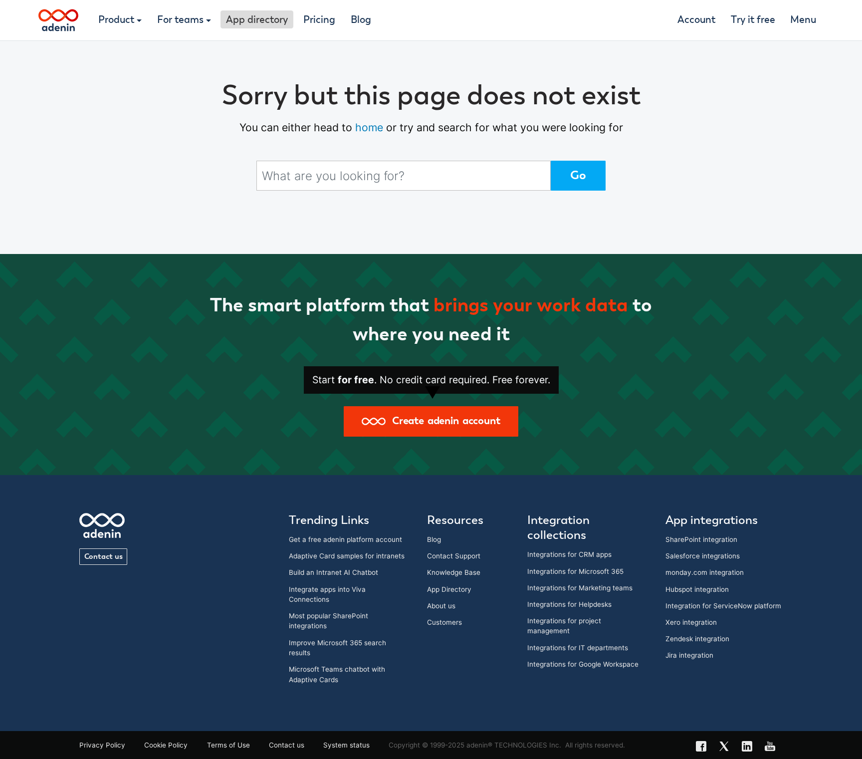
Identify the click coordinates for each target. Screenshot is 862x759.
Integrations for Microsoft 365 (575, 571)
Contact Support (453, 556)
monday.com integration (704, 572)
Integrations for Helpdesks (569, 604)
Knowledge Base (453, 572)
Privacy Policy (102, 745)
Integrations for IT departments (577, 648)
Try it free (753, 20)
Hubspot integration (697, 589)
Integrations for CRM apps (569, 554)
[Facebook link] (704, 748)
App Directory (449, 589)
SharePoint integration (701, 539)
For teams (180, 20)
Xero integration (691, 622)
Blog (361, 20)
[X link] (727, 748)
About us (441, 606)
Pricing (319, 20)
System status (346, 745)
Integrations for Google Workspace (583, 664)
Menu (803, 20)
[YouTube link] (773, 748)
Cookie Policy (166, 745)
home (369, 127)
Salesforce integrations (702, 556)
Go (578, 176)
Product (116, 20)
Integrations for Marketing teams (580, 588)
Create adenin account (443, 421)
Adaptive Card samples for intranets (347, 556)
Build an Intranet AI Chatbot (333, 572)
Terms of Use (228, 745)
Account (696, 20)
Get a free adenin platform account (345, 539)
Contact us (103, 556)
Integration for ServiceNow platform (723, 606)
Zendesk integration (697, 639)
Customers (444, 622)
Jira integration (689, 655)
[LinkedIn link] (750, 748)
